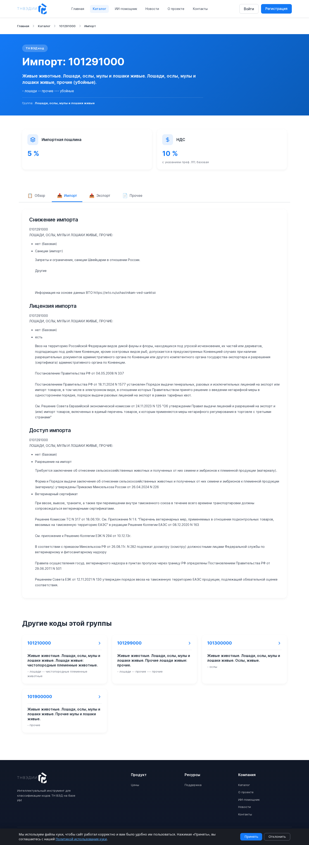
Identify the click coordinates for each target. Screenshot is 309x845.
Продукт (139, 775)
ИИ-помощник (126, 9)
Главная (77, 9)
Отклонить (277, 836)
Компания (247, 775)
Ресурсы (192, 775)
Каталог (99, 9)
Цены (135, 785)
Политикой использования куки (81, 839)
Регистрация (276, 9)
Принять (251, 836)
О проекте (176, 9)
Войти (249, 9)
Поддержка (193, 785)
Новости (152, 9)
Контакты (200, 9)
